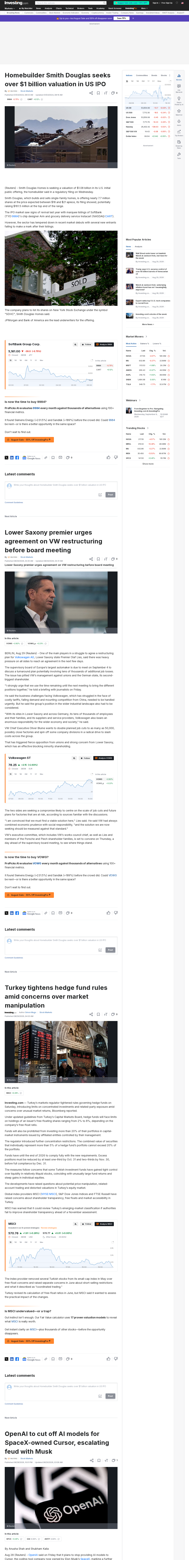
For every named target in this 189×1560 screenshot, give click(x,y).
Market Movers (135, 336)
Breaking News (13, 13)
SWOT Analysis (168, 13)
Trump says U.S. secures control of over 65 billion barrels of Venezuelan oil (152, 271)
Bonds (154, 75)
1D (11, 360)
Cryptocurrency (98, 13)
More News (147, 324)
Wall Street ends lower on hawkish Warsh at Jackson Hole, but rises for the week (151, 255)
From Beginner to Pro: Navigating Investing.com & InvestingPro (148, 410)
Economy (85, 13)
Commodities (41, 13)
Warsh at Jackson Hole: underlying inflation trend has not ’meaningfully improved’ (151, 287)
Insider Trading (112, 13)
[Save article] (98, 93)
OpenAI (33, 1554)
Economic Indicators (71, 13)
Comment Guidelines (14, 502)
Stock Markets (54, 13)
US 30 (128, 108)
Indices (129, 75)
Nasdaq (129, 127)
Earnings (140, 13)
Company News (127, 13)
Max (41, 360)
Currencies (29, 13)
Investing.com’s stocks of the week (151, 314)
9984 (15, 216)
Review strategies (49, 1228)
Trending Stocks (135, 428)
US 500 (129, 112)
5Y (36, 360)
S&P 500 (129, 122)
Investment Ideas (153, 13)
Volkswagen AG (24, 657)
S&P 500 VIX (131, 131)
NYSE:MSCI (48, 1194)
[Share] (91, 93)
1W (15, 360)
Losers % (157, 343)
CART (109, 216)
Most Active (131, 343)
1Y (31, 360)
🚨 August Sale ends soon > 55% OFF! (131, 3)
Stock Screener (115, 8)
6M (26, 360)
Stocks (164, 75)
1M (21, 360)
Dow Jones (131, 117)
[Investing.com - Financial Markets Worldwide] (16, 3)
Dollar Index (131, 136)
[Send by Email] (60, 457)
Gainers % (144, 343)
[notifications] (177, 2)
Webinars (131, 400)
